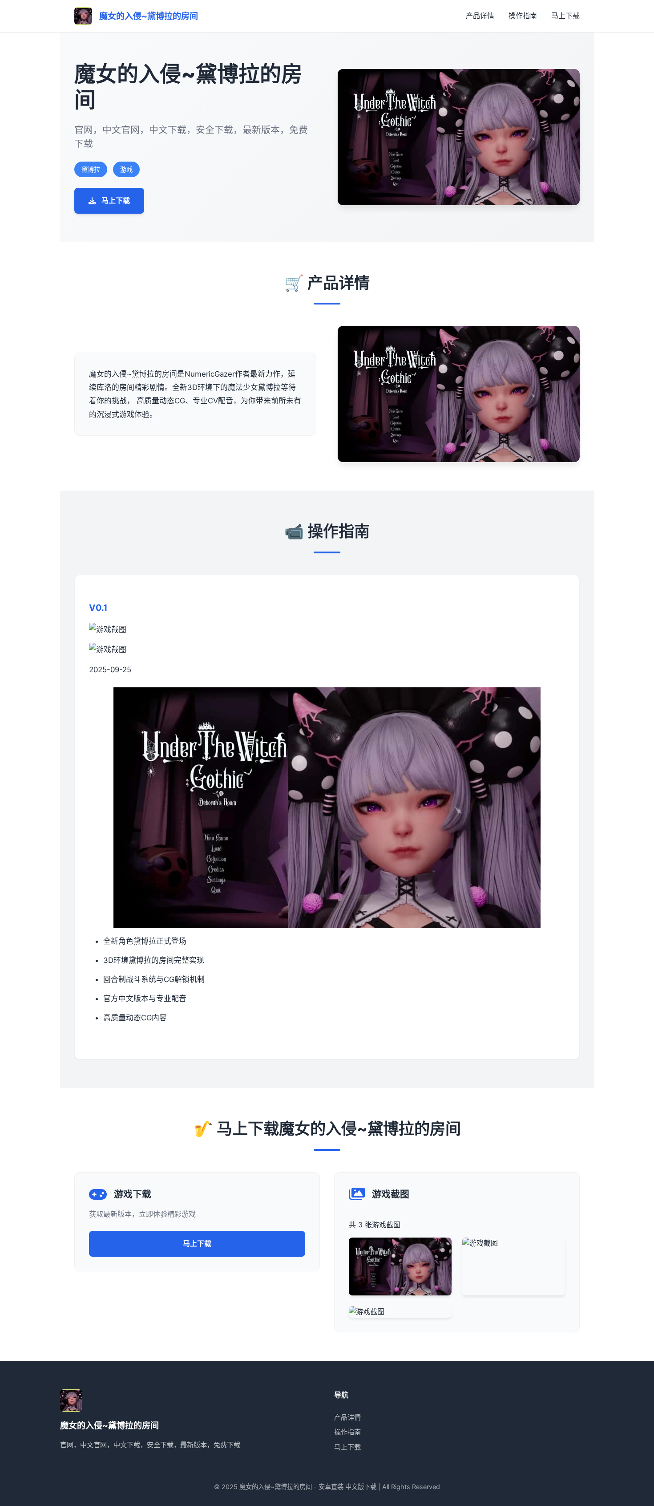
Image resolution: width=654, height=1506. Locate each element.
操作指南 (523, 15)
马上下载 (565, 15)
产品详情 (480, 15)
